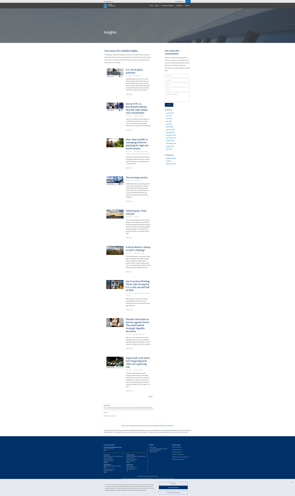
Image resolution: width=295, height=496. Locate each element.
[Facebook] (105, 450)
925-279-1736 (133, 459)
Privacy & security (176, 447)
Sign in (188, 1)
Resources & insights (167, 5)
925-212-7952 (109, 470)
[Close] (292, 482)
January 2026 (170, 132)
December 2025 (171, 135)
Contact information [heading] (109, 445)
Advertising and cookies (177, 459)
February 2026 (170, 129)
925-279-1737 (110, 459)
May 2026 (169, 121)
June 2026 (169, 118)
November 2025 (171, 138)
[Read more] (106, 412)
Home (151, 5)
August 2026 (170, 113)
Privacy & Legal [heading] (176, 445)
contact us (136, 60)
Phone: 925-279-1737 (109, 449)
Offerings (179, 5)
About (157, 5)
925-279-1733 (133, 467)
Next (150, 396)
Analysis (168, 161)
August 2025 (170, 146)
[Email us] (104, 450)
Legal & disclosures (176, 449)
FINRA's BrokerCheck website (163, 426)
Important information (179, 1)
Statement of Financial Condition (179, 457)
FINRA (166, 478)
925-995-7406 (132, 469)
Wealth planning (171, 158)
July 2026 (169, 116)
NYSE (161, 478)
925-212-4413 (132, 461)
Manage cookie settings (173, 492)
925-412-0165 (109, 461)
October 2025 (170, 141)
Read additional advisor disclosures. (110, 415)
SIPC (171, 478)
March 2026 (169, 127)
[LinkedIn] (106, 462)
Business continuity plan (177, 454)
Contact (187, 5)
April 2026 (169, 124)
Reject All (173, 483)
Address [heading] (151, 445)
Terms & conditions (176, 452)
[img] (147, 25)
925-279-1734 (110, 469)
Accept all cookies (173, 487)
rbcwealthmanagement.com (108, 1)
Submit (169, 104)
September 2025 (171, 143)
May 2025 (169, 149)
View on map (152, 452)
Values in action (171, 164)
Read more (129, 94)
